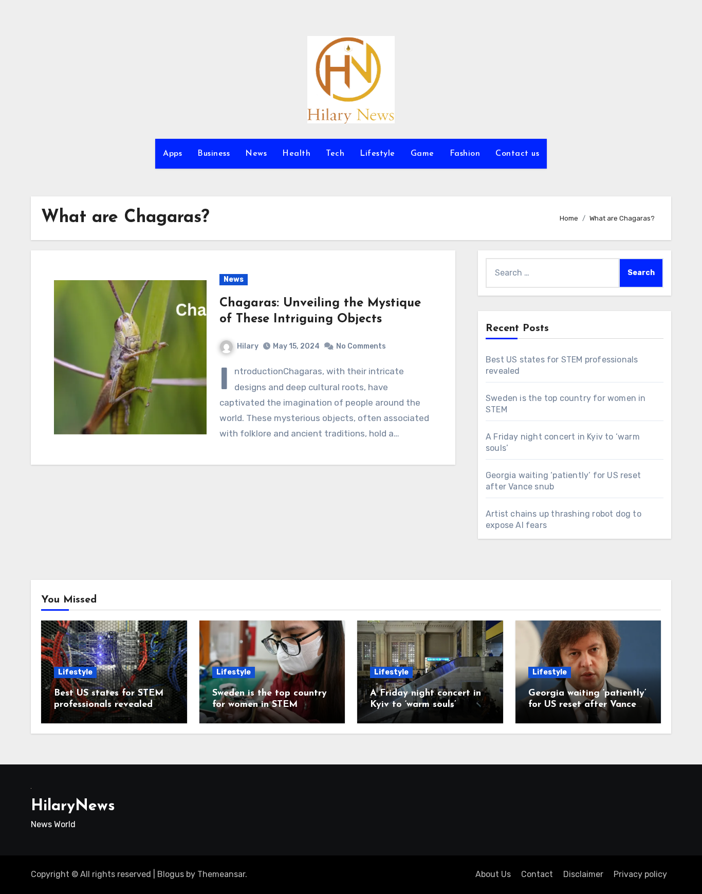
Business (213, 154)
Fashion (465, 154)
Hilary (247, 346)
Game (422, 154)
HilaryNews (73, 806)
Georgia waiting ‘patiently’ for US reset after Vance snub (587, 704)
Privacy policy (640, 874)
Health (296, 154)
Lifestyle (377, 154)
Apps (172, 154)
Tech (335, 154)
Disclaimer (583, 874)
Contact (537, 874)
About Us (493, 874)
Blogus (170, 874)
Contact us (517, 154)
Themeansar (221, 874)
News (256, 154)
